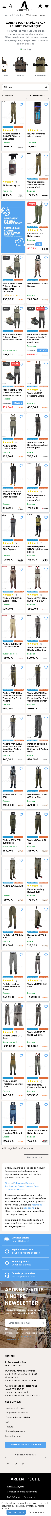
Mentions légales (15, 1486)
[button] (4, 67)
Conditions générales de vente (22, 1491)
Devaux (29, 1183)
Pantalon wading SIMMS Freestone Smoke (11, 987)
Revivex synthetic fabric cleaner (36, 135)
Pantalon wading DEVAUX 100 (35, 891)
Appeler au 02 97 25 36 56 (25, 1445)
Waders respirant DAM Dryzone (11, 548)
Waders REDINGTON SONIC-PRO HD (12, 600)
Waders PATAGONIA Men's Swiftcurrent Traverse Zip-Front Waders (12, 697)
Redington (11, 1186)
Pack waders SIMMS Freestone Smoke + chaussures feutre (12, 392)
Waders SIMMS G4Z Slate (37, 985)
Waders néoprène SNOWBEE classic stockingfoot (36, 184)
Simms (8, 1183)
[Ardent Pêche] (24, 6)
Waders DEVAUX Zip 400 (37, 841)
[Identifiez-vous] (40, 6)
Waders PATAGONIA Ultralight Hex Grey (37, 649)
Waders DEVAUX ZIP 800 (12, 796)
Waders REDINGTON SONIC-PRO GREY (37, 600)
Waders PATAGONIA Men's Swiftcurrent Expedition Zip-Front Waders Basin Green (37, 697)
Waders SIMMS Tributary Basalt (10, 447)
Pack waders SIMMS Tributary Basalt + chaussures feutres (12, 337)
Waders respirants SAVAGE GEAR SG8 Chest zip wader (12, 494)
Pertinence (39, 96)
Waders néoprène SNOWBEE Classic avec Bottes (11, 136)
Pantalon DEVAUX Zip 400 (13, 936)
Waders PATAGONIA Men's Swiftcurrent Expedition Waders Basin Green (12, 748)
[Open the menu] (4, 6)
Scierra (21, 1189)
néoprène (28, 1207)
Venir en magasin (25, 1455)
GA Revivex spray (11, 186)
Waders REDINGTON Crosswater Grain (12, 645)
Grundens (10, 1189)
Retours (9, 1426)
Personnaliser (36, 1512)
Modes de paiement (15, 1431)
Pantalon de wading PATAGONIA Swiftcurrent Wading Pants (37, 748)
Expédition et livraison (15, 1408)
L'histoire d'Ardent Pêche (17, 1417)
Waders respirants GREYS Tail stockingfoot (36, 498)
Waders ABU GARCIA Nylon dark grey (37, 1132)
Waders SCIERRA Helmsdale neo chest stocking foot (37, 445)
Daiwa (21, 1186)
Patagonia (18, 1183)
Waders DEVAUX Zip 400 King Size (37, 796)
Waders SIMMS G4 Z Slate (12, 1037)
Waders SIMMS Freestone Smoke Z (36, 1086)
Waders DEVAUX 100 (13, 886)
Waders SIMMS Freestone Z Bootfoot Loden (13, 1084)
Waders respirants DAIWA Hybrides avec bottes (37, 549)
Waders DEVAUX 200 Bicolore (37, 285)
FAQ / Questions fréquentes (21, 1497)
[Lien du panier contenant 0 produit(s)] (46, 6)
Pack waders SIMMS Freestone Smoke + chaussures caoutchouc (37, 339)
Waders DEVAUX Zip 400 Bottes (12, 841)
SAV (7, 1422)
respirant (37, 1204)
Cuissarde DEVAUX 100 (36, 936)
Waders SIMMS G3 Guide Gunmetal (36, 1033)
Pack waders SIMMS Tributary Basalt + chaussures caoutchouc (12, 288)
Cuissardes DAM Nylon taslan (35, 235)
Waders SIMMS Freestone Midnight (12, 1132)
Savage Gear (32, 1186)
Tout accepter (16, 1512)
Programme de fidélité (16, 1412)
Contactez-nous (13, 1436)
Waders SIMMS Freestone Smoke (35, 394)
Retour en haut (36, 1157)
